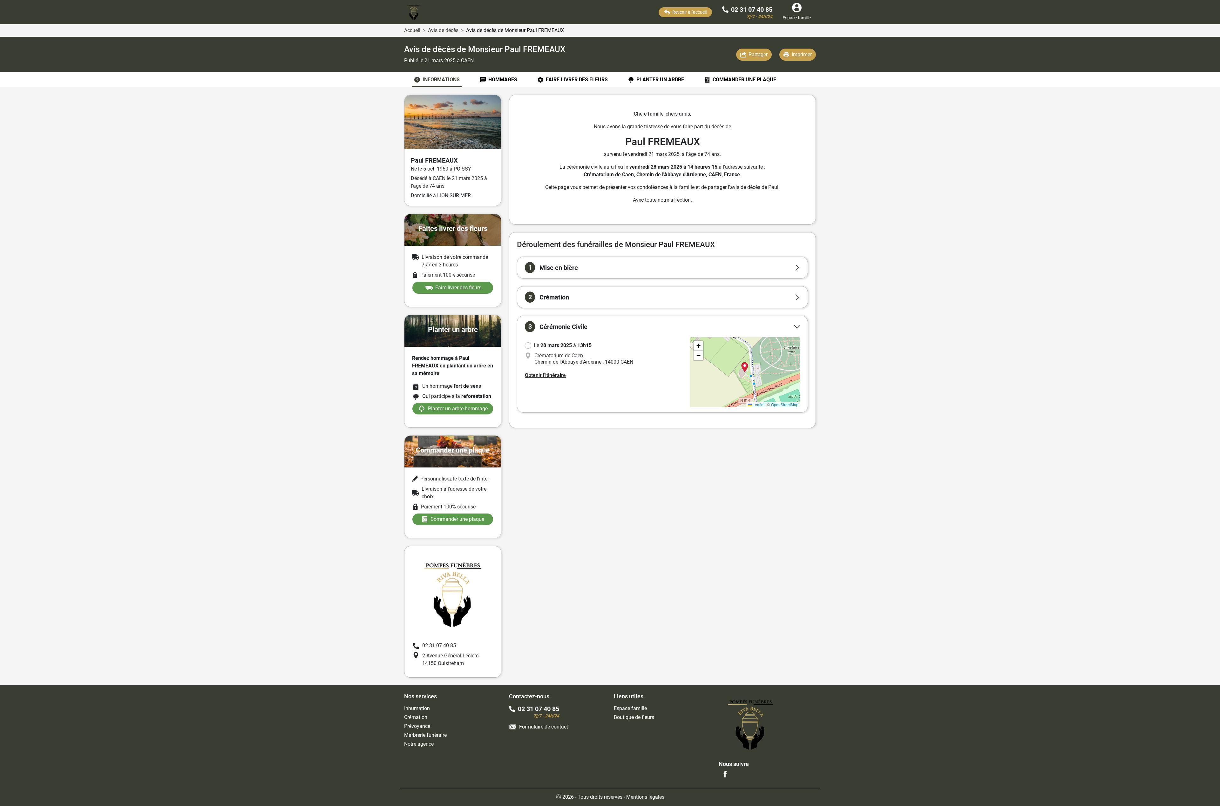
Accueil (412, 30)
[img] (745, 372)
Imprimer (802, 54)
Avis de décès (443, 30)
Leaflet (758, 404)
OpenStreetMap (784, 404)
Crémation (415, 717)
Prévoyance (417, 726)
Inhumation (417, 708)
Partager (758, 54)
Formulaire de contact (543, 727)
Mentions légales (645, 797)
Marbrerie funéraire (425, 735)
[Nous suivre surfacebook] (725, 774)
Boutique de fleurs (634, 717)
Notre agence (419, 744)
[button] (662, 267)
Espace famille (630, 708)
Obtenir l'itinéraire (545, 375)
